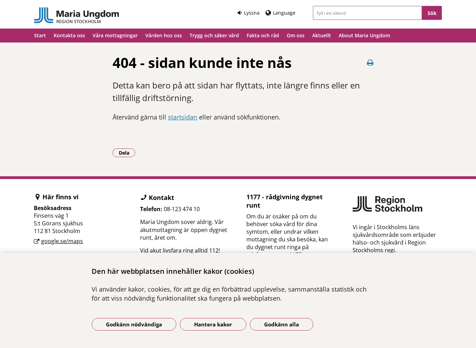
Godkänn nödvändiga (134, 324)
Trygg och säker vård (214, 35)
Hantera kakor (213, 324)
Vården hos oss (163, 35)
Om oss (296, 35)
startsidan (182, 117)
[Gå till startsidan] (77, 15)
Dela (127, 152)
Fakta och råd (263, 35)
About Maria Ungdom (364, 35)
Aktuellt (321, 35)
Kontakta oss (69, 35)
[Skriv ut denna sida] (370, 62)
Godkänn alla (281, 324)
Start (40, 35)
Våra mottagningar (115, 35)
